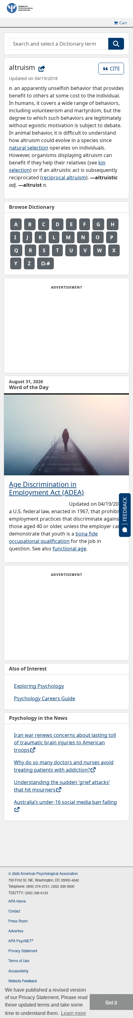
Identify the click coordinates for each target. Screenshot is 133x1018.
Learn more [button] (73, 1013)
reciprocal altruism (64, 177)
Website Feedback (22, 980)
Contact (14, 910)
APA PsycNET (20, 940)
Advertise (15, 930)
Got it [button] (111, 1002)
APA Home (17, 901)
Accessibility (18, 970)
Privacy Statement (22, 950)
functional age (69, 548)
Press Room (18, 920)
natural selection (28, 147)
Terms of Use (18, 960)
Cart (123, 22)
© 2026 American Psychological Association (43, 873)
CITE (117, 68)
